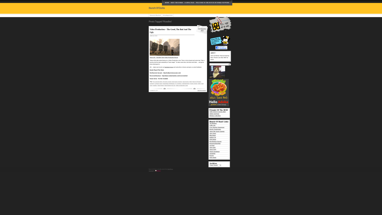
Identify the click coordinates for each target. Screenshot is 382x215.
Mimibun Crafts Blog (215, 115)
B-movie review (167, 81)
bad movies (186, 81)
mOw (199, 83)
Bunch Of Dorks (196, 81)
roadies (155, 85)
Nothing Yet (213, 137)
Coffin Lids (212, 125)
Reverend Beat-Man (215, 143)
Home (167, 2)
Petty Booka (213, 139)
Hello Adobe (213, 157)
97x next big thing (157, 81)
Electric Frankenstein (215, 129)
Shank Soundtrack (215, 151)
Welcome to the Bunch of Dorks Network (212, 2)
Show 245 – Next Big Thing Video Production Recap (164, 57)
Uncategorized (167, 15)
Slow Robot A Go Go (169, 85)
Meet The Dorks (177, 2)
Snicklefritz (212, 153)
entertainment (186, 83)
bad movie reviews (177, 81)
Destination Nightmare (169, 83)
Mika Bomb (213, 135)
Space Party (213, 149)
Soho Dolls (213, 147)
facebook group (169, 67)
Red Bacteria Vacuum (215, 141)
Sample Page (189, 2)
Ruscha (212, 155)
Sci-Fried (212, 145)
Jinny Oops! (213, 133)
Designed (151, 171)
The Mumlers (213, 123)
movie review (193, 83)
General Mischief (155, 15)
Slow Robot (160, 85)
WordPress (170, 169)
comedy (152, 83)
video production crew (182, 85)
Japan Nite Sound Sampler (217, 131)
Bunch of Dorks (157, 7)
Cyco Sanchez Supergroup (217, 127)
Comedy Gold (158, 83)
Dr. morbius (178, 83)
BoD (191, 81)
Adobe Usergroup (214, 113)
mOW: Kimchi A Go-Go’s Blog (218, 111)
